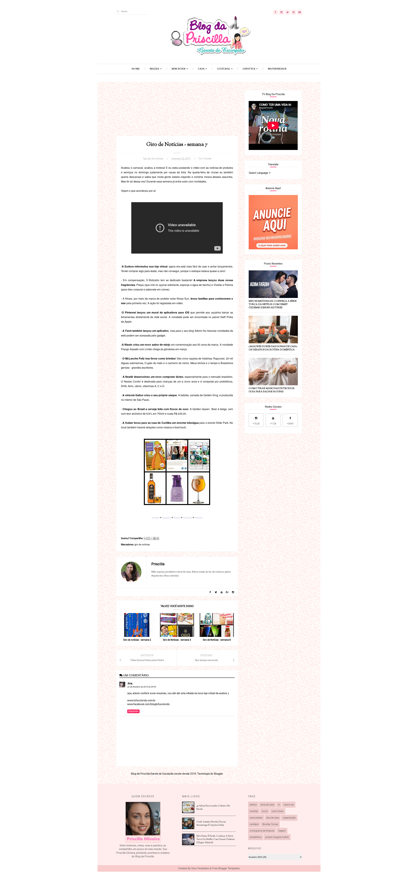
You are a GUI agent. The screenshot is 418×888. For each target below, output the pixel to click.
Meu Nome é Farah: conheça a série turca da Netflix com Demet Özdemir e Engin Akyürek (215, 839)
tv (279, 804)
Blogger (218, 773)
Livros (265, 811)
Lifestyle (249, 68)
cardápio (254, 824)
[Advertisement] (177, 113)
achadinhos (256, 837)
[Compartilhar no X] (151, 538)
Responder (133, 711)
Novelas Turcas (270, 824)
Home (136, 68)
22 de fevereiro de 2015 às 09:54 (141, 687)
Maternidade (277, 68)
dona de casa (267, 804)
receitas (254, 811)
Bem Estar (178, 68)
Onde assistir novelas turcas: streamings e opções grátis (211, 823)
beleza (253, 804)
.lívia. (130, 683)
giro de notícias (155, 158)
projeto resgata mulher (277, 837)
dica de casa (272, 817)
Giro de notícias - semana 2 (137, 640)
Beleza (154, 68)
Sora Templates (200, 868)
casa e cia (289, 804)
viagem (282, 830)
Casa (201, 68)
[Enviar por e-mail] (145, 538)
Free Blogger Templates (226, 868)
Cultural (223, 68)
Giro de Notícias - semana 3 (177, 640)
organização (289, 817)
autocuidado (256, 817)
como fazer (278, 811)
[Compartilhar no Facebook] (154, 538)
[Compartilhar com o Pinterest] (157, 538)
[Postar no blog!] (148, 538)
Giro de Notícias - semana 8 (217, 640)
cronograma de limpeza (262, 830)
